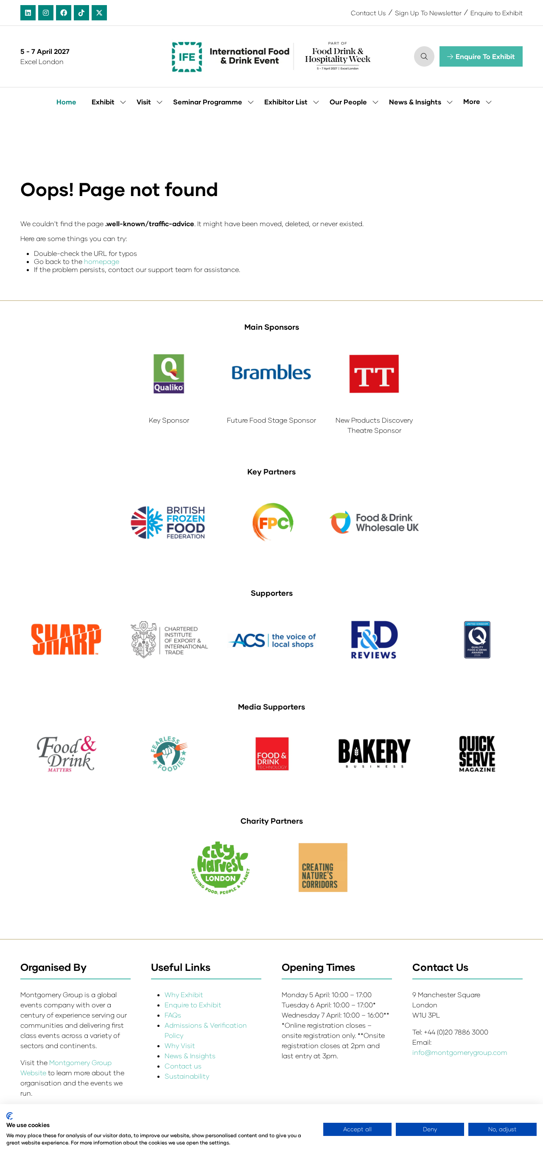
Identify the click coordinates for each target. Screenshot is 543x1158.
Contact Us (368, 13)
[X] (99, 12)
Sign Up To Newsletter (428, 13)
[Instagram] (45, 12)
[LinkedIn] (28, 12)
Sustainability (187, 1076)
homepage (101, 261)
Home (66, 102)
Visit (144, 102)
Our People (348, 102)
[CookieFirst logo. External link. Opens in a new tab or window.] (9, 1116)
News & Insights (415, 102)
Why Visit (180, 1045)
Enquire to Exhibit (496, 13)
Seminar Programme (207, 102)
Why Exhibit (184, 994)
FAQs (173, 1015)
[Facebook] (63, 12)
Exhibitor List (286, 102)
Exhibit (103, 102)
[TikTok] (81, 12)
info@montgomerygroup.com (459, 1052)
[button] (424, 56)
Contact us (183, 1066)
